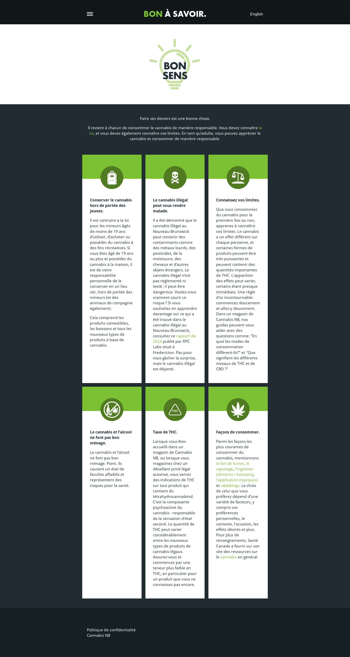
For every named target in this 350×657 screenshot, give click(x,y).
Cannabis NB (98, 635)
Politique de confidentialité (111, 629)
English (256, 14)
